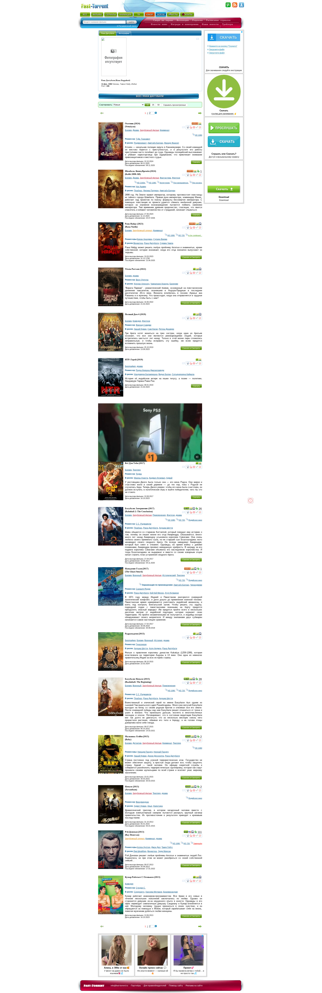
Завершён (197, 843)
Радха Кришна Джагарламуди (150, 370)
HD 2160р (141, 183)
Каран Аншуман (144, 239)
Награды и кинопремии (185, 24)
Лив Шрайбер (139, 851)
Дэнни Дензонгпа (156, 756)
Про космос (197, 183)
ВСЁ (85, 14)
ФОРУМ (161, 14)
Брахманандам (170, 892)
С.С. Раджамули (143, 524)
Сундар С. (141, 888)
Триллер (137, 470)
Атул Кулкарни (172, 593)
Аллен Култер (143, 847)
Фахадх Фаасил (171, 143)
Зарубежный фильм (149, 130)
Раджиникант (140, 143)
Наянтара (158, 806)
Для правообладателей (155, 985)
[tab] (107, 33)
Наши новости (210, 24)
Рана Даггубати (151, 243)
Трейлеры (227, 24)
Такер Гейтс (167, 847)
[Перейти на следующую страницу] (200, 113)
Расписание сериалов (218, 20)
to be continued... (195, 235)
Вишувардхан (142, 802)
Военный (137, 575)
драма (136, 276)
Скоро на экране (163, 20)
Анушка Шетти (166, 528)
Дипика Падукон (151, 190)
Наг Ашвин (141, 186)
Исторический (169, 575)
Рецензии (197, 20)
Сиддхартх (139, 892)
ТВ (138, 14)
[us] (189, 832)
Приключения (159, 515)
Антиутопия (165, 183)
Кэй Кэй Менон (157, 593)
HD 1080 (198, 135)
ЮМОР (149, 14)
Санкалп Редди (143, 589)
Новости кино (159, 24)
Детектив (137, 743)
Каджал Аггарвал (157, 478)
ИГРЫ (175, 14)
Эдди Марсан (164, 851)
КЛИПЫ (189, 14)
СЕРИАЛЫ (111, 14)
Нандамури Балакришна (145, 374)
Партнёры (136, 985)
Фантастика (165, 178)
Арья (149, 806)
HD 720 (181, 235)
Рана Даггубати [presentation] (107, 33)
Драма (136, 130)
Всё (138, 96)
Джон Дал (155, 847)
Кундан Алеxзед (141, 284)
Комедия (137, 321)
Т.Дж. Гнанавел (143, 139)
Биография (130, 366)
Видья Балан (164, 374)
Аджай (169, 478)
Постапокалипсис (180, 183)
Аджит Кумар (140, 806)
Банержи (174, 284)
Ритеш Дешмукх (166, 329)
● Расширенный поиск (127, 26)
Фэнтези (176, 178)
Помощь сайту (176, 985)
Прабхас (138, 190)
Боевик (128, 130)
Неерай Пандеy (161, 752)
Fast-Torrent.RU (98, 5)
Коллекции (183, 20)
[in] (199, 124)
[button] (148, 104)
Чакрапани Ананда (159, 284)
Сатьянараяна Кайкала (183, 374)
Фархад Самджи (143, 325)
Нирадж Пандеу (145, 752)
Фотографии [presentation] (124, 33)
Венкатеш (138, 243)
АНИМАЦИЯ (125, 14)
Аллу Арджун (155, 648)
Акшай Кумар (140, 329)
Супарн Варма (160, 239)
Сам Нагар (153, 329)
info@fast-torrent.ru (119, 985)
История (158, 640)
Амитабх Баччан (155, 143)
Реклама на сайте (194, 985)
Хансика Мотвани (153, 892)
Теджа (139, 474)
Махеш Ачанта (141, 478)
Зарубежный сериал (142, 230)
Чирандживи (196, 585)
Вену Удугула (142, 280)
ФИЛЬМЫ (97, 14)
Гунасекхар (141, 644)
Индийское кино (195, 520)
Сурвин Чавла (166, 243)
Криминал (164, 130)
